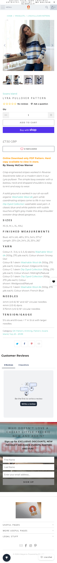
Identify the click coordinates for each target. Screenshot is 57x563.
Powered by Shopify (36, 554)
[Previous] (5, 45)
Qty (4, 109)
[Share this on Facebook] (24, 344)
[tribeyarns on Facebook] (26, 545)
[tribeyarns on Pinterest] (35, 545)
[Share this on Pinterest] (32, 344)
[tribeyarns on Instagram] (31, 545)
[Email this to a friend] (39, 344)
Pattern (37, 331)
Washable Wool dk (22, 197)
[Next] (52, 45)
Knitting (28, 331)
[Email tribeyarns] (21, 545)
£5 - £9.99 (18, 334)
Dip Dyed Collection (13, 204)
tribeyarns (23, 554)
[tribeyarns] (28, 7)
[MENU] (1, 7)
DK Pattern (18, 331)
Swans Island (10, 93)
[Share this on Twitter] (17, 344)
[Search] (46, 7)
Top (11, 334)
